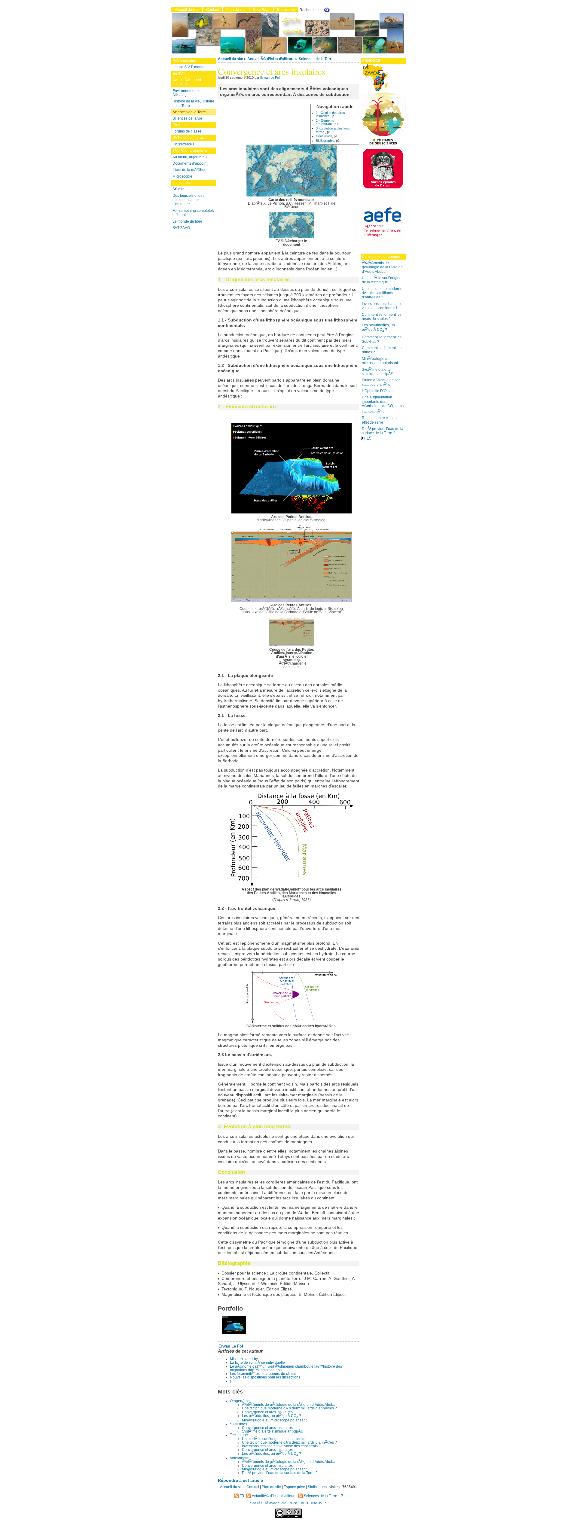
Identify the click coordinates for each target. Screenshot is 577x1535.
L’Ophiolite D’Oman (378, 391)
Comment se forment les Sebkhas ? (381, 339)
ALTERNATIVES (314, 1503)
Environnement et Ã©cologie (186, 93)
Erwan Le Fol (269, 77)
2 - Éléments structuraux (325, 122)
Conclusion (324, 136)
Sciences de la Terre (316, 59)
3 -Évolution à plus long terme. (333, 129)
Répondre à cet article (240, 1480)
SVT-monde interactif (189, 138)
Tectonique (239, 1435)
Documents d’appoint (189, 163)
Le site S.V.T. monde (189, 67)
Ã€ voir (178, 189)
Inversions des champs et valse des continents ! (280, 1446)
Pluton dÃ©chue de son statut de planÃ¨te (381, 382)
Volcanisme (239, 1458)
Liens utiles (181, 183)
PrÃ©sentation (184, 61)
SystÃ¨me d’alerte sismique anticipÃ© (272, 1431)
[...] (232, 1381)
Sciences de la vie (187, 118)
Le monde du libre (187, 221)
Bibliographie (325, 140)
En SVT (178, 74)
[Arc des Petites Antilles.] (232, 1332)
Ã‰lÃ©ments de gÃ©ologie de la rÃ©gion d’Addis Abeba (288, 1405)
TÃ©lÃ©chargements (189, 150)
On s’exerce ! (183, 144)
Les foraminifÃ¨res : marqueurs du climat (263, 1374)
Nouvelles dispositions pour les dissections (265, 1377)
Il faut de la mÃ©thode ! (191, 170)
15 (369, 438)
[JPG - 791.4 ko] (291, 645)
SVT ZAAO (181, 228)
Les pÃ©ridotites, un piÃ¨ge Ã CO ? (271, 1416)
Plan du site (236, 10)
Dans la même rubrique (381, 256)
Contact (212, 10)
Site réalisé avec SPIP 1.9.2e (273, 1503)
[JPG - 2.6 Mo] (291, 237)
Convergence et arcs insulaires (267, 1412)
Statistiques (317, 1487)
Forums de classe (186, 131)
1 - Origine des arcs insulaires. (330, 114)
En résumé (286, 10)
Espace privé (294, 1487)
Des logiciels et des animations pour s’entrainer (188, 199)
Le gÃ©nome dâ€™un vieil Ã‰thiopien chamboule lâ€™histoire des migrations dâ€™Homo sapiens (286, 1368)
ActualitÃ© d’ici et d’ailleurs (271, 59)
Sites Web (261, 10)
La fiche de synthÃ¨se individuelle (257, 1362)
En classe (180, 125)
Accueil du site (230, 59)
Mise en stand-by (244, 1359)
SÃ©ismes (238, 1424)
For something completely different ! (193, 213)
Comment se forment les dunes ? (381, 350)
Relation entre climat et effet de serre (380, 420)
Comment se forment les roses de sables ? (381, 316)
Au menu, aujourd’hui (190, 157)
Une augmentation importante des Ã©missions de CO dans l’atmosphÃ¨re (383, 404)
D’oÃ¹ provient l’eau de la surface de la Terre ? (280, 1473)
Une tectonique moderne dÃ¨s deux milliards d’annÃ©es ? (289, 1408)
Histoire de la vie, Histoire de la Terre (193, 103)
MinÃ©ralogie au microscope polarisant (274, 1420)
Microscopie (182, 176)
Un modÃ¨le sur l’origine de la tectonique (275, 1439)
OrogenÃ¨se (240, 1401)
